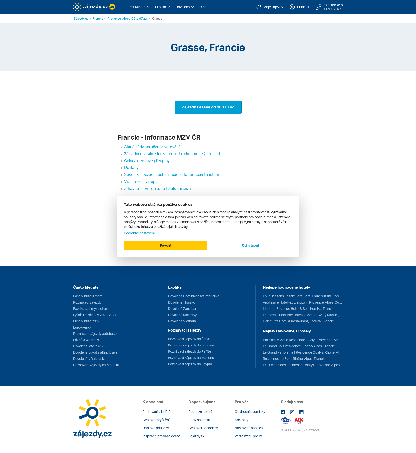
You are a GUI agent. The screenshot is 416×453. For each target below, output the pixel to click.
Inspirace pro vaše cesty (161, 436)
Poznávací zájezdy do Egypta (190, 364)
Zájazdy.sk (196, 436)
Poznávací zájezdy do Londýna (191, 345)
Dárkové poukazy (156, 428)
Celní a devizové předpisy (146, 160)
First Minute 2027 (86, 321)
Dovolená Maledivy (182, 315)
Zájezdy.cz (81, 18)
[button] (138, 7)
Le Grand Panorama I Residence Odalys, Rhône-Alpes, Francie (303, 352)
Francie (98, 18)
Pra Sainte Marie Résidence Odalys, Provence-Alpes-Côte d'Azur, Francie (303, 340)
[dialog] (208, 227)
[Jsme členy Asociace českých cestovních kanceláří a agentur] (287, 420)
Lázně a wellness (86, 340)
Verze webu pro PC (249, 436)
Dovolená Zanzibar (182, 308)
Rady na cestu (199, 420)
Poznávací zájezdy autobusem (96, 334)
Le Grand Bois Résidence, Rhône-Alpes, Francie (299, 346)
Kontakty (241, 420)
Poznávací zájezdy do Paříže (189, 351)
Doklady (131, 167)
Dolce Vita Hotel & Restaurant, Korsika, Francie (298, 321)
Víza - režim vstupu (141, 181)
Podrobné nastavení (139, 233)
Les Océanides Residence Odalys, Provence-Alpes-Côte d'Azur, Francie (303, 365)
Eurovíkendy (82, 327)
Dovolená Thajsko (181, 302)
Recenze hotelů (200, 411)
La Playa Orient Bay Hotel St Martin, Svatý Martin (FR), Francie (303, 315)
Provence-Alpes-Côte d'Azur (127, 18)
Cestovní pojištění (156, 420)
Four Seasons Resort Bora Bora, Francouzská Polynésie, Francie (303, 296)
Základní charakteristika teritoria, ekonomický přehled (172, 153)
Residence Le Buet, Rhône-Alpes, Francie (294, 359)
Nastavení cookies (249, 428)
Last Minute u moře (88, 296)
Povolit (165, 245)
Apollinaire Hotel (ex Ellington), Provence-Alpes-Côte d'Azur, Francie (303, 302)
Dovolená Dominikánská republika (193, 296)
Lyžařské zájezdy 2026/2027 (94, 315)
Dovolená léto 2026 (88, 346)
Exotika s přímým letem (90, 308)
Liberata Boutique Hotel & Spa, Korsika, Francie (298, 308)
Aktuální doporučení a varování (152, 146)
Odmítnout (250, 245)
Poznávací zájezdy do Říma (188, 339)
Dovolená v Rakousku (89, 359)
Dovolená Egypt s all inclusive (95, 352)
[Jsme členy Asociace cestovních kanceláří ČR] (299, 420)
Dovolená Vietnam (182, 321)
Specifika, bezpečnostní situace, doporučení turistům (171, 174)
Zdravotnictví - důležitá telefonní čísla (157, 188)
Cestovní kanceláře (203, 428)
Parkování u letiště (156, 411)
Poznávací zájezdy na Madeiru (96, 365)
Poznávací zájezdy (87, 302)
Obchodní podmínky (250, 411)
